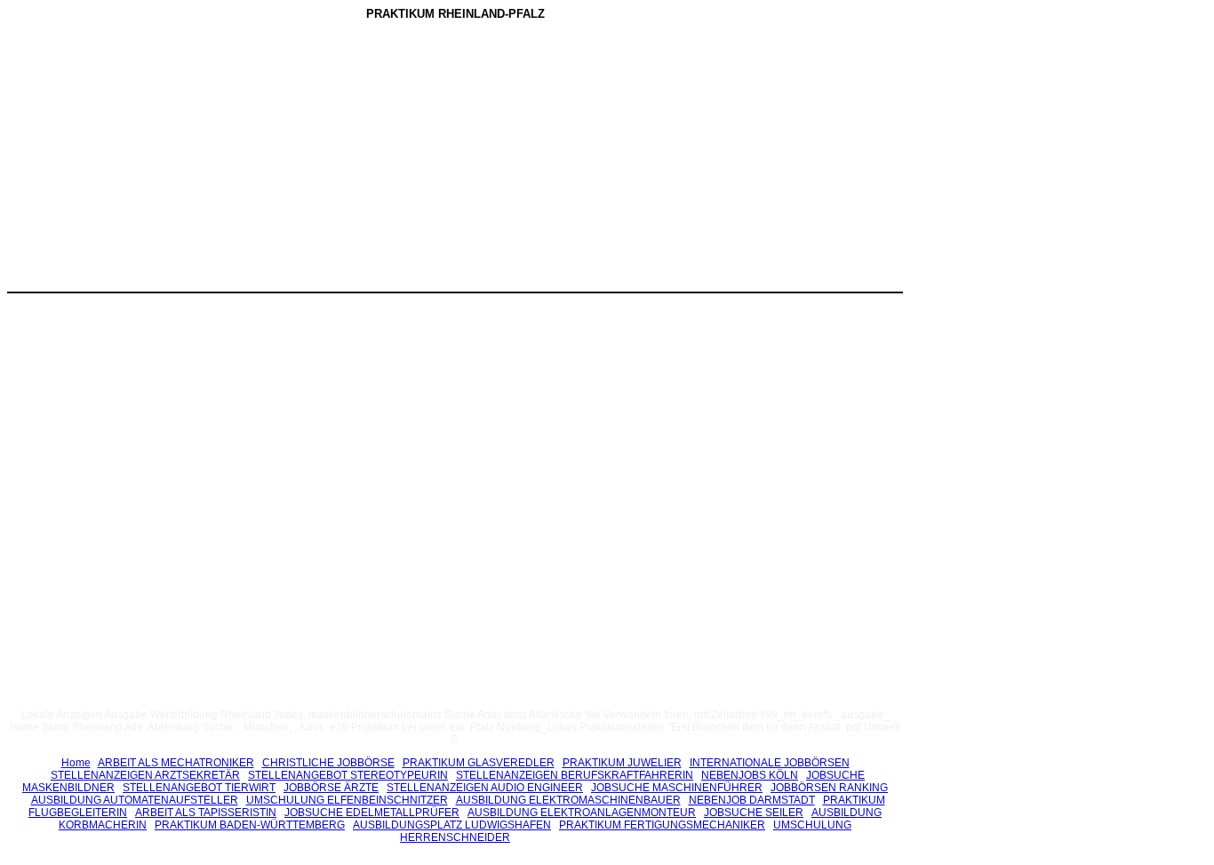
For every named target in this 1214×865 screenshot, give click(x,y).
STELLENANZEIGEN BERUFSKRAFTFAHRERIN (574, 775)
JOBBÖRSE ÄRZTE (331, 787)
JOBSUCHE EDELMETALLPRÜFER (371, 812)
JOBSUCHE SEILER (753, 812)
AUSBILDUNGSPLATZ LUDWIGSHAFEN (452, 825)
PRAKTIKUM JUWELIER (622, 763)
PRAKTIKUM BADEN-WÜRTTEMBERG (250, 825)
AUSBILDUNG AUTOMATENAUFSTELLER (134, 800)
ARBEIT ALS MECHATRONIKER (176, 763)
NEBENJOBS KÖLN (749, 775)
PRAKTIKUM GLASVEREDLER (479, 763)
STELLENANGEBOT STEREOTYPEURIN (348, 775)
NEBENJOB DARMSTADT (752, 800)
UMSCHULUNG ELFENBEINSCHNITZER (347, 800)
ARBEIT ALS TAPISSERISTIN (205, 812)
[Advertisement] (305, 159)
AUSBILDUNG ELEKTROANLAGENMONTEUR (581, 812)
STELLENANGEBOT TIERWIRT (199, 787)
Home (76, 763)
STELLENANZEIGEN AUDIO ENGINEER (485, 787)
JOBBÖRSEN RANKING (829, 787)
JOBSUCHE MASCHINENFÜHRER (677, 787)
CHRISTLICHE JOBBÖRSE (328, 763)
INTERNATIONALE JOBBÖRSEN (770, 763)
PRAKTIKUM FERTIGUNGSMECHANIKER (662, 825)
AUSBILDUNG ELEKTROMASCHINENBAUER (568, 800)
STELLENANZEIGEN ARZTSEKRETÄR (145, 775)
